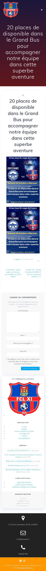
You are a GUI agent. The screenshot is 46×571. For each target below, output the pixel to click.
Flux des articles (23, 501)
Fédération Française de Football (24, 487)
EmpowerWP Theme (25, 568)
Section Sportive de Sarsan (24, 431)
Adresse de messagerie (23, 343)
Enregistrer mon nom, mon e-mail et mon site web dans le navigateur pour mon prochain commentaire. (24, 361)
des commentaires (23, 503)
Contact (24, 436)
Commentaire (23, 311)
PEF (23, 95)
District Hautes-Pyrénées (24, 485)
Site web (23, 351)
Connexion (23, 498)
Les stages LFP (24, 434)
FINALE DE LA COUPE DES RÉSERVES (19, 461)
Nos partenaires (24, 438)
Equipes (24, 429)
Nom (23, 335)
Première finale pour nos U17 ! (19, 465)
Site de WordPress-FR (23, 505)
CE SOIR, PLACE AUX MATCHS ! (18, 450)
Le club (24, 427)
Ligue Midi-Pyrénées (24, 482)
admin (17, 259)
